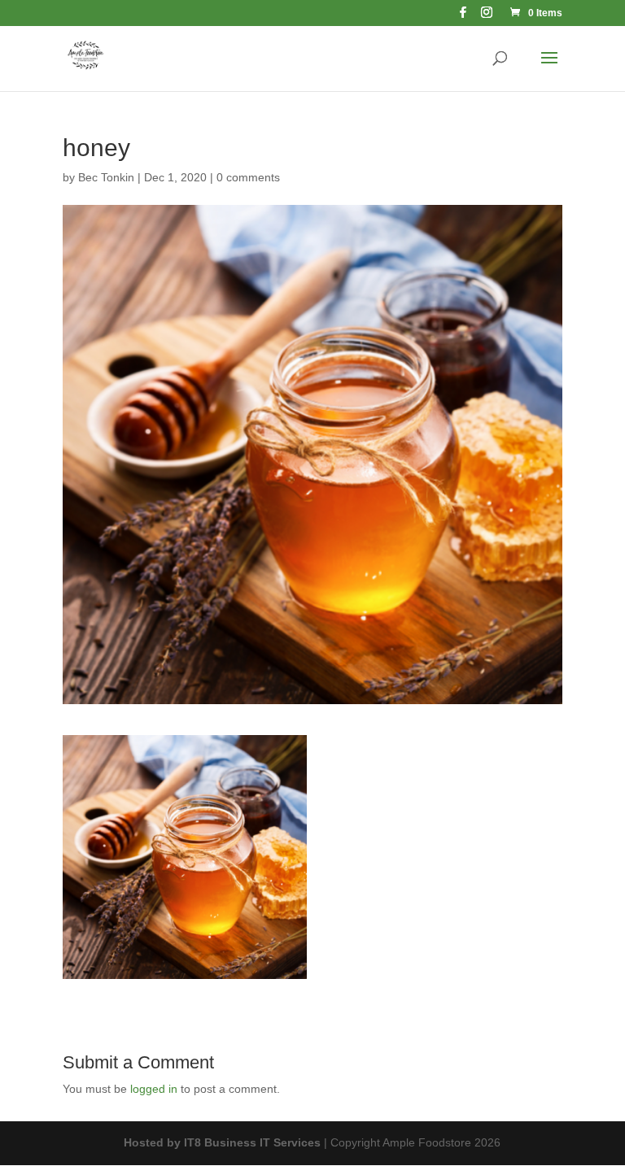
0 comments (248, 177)
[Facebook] (463, 17)
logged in (153, 1088)
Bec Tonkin (106, 177)
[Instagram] (486, 17)
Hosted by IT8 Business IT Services (222, 1142)
